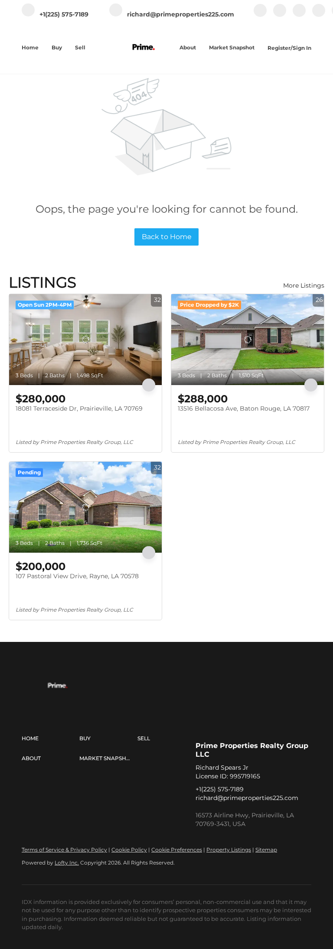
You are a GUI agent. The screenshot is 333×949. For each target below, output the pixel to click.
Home (30, 47)
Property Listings (228, 849)
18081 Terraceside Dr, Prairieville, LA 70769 (79, 408)
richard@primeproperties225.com (247, 798)
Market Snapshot (232, 47)
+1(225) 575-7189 (220, 789)
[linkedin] (279, 15)
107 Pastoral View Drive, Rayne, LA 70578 (77, 576)
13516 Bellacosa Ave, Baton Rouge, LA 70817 (244, 408)
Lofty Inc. (67, 862)
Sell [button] (80, 47)
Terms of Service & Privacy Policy (64, 849)
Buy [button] (57, 47)
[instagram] (299, 15)
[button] (50, 738)
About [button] (188, 47)
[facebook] (260, 15)
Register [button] (279, 48)
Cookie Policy (129, 849)
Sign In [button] (302, 48)
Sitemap (266, 849)
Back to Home (167, 237)
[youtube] (318, 15)
